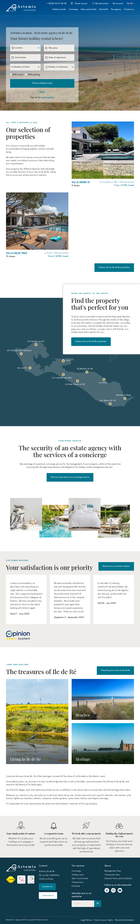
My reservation (102, 4)
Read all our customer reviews (116, 566)
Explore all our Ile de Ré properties (114, 267)
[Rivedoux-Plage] (124, 398)
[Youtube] (120, 890)
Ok (97, 903)
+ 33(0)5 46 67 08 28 (56, 4)
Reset (42, 92)
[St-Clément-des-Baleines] (21, 353)
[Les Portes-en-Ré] (36, 344)
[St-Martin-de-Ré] (86, 372)
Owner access (81, 4)
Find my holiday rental (42, 83)
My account (118, 4)
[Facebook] (106, 890)
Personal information (124, 920)
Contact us (47, 887)
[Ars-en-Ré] (30, 368)
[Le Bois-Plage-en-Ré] (77, 381)
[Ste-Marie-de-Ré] (110, 403)
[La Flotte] (104, 379)
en (128, 3)
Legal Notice (86, 920)
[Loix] (63, 360)
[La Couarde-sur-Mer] (63, 374)
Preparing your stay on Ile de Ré (115, 670)
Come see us (48, 896)
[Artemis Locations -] (21, 8)
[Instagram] (113, 890)
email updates (47, 97)
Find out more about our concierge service (70, 477)
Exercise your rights (103, 920)
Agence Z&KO (21, 920)
